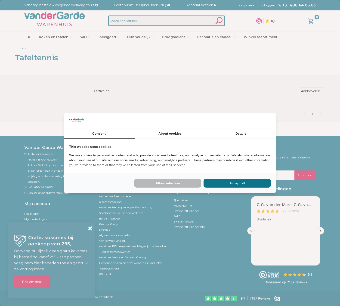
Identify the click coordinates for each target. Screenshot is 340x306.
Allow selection (168, 183)
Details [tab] (240, 133)
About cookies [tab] (170, 133)
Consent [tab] (99, 133)
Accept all (237, 183)
